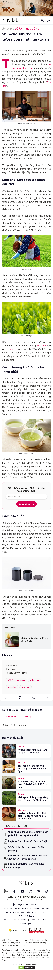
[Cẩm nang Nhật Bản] (26, 883)
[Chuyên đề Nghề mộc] (26, 8)
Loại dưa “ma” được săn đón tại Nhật (27, 841)
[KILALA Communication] (36, 930)
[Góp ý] (47, 697)
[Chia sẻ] (33, 697)
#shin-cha (34, 680)
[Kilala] (13, 20)
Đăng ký (27, 716)
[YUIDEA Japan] (17, 930)
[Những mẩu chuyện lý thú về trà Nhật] (12, 639)
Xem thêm (10, 628)
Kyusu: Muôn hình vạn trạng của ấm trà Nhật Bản (32, 751)
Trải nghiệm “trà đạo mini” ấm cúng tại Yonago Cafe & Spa (32, 768)
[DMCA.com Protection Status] (26, 967)
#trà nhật (12, 687)
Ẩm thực (7, 28)
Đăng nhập (10, 716)
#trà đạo (25, 687)
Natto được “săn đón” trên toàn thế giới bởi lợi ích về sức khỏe (27, 857)
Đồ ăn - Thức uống (27, 28)
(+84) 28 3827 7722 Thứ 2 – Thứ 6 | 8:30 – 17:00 (28, 912)
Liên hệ (5, 920)
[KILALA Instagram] (31, 891)
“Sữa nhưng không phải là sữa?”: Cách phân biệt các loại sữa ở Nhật (28, 833)
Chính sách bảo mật (38, 920)
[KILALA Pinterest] (39, 891)
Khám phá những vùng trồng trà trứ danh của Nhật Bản (33, 799)
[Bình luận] (6, 697)
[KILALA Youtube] (22, 891)
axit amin (41, 345)
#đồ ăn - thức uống (16, 680)
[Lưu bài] (19, 697)
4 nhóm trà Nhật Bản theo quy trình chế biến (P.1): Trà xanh (32, 784)
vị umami (10, 349)
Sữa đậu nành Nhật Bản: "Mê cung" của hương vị (26, 865)
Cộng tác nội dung (19, 920)
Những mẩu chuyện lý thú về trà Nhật (34, 639)
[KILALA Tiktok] (47, 891)
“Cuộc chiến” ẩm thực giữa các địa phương (26, 849)
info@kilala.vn (28, 916)
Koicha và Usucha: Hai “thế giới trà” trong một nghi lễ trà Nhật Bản (32, 816)
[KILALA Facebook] (6, 891)
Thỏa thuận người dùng (27, 923)
